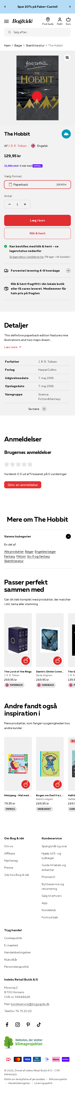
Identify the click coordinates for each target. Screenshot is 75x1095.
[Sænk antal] (9, 204)
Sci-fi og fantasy (38, 556)
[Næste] (70, 6)
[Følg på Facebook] (7, 1024)
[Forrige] (5, 6)
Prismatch (48, 877)
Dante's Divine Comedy (50, 671)
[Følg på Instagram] (17, 1024)
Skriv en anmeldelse (23, 485)
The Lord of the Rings (18, 671)
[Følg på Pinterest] (28, 1024)
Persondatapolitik (16, 967)
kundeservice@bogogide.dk (30, 1004)
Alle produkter (14, 551)
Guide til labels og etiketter (54, 867)
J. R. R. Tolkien (17, 146)
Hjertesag (11, 860)
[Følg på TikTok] (39, 1024)
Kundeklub (49, 910)
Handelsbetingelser (17, 952)
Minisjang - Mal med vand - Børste (18, 795)
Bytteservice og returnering (53, 886)
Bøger (18, 45)
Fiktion (21, 556)
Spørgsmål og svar (54, 846)
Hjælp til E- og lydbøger (51, 856)
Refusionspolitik (58, 1079)
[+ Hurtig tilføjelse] (25, 660)
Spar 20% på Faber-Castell (38, 7)
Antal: (8, 196)
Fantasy (9, 556)
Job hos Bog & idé (16, 875)
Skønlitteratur (35, 45)
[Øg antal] (25, 204)
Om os (8, 846)
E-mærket (11, 945)
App (45, 903)
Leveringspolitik (43, 1083)
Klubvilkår (10, 959)
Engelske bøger (45, 551)
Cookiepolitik (13, 938)
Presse (8, 867)
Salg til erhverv (52, 896)
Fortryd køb (50, 917)
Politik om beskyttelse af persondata (24, 1079)
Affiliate (9, 853)
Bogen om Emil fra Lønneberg (50, 795)
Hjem (7, 45)
